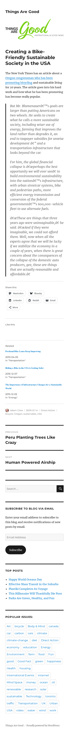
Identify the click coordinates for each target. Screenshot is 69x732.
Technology (34, 696)
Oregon (18, 413)
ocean (44, 682)
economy (13, 647)
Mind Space (14, 682)
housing (25, 668)
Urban (53, 703)
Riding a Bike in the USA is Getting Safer (24, 367)
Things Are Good (22, 11)
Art (9, 626)
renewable (14, 689)
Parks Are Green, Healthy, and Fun (31, 598)
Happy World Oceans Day (25, 579)
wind (42, 710)
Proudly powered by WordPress (43, 725)
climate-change (17, 640)
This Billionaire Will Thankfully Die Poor (35, 593)
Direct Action (48, 410)
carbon (19, 633)
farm (31, 654)
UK (44, 703)
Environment (16, 654)
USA (39, 413)
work (53, 710)
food (42, 654)
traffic (10, 703)
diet (34, 640)
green (39, 661)
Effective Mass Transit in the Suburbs (33, 584)
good (10, 661)
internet (43, 675)
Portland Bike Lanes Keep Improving (23, 351)
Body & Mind (36, 626)
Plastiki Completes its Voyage (28, 589)
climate (42, 633)
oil (53, 682)
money (31, 682)
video (20, 710)
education (30, 647)
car (9, 633)
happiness (54, 661)
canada (53, 626)
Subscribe (15, 550)
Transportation (28, 703)
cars (30, 633)
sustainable (29, 413)
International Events (20, 675)
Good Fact (24, 661)
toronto (50, 696)
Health (11, 668)
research (30, 689)
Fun (51, 654)
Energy (46, 647)
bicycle (9, 413)
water (31, 710)
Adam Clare (16, 410)
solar (43, 689)
